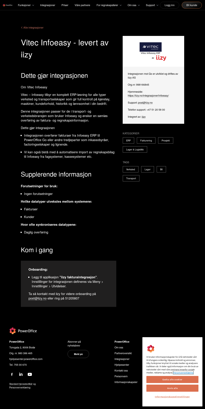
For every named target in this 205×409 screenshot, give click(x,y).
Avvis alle (172, 388)
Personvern (121, 376)
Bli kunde (191, 5)
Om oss (119, 347)
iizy (144, 116)
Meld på (78, 354)
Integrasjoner (122, 359)
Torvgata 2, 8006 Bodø (22, 347)
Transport (131, 178)
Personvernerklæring (183, 372)
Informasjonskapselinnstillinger (172, 396)
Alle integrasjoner (33, 27)
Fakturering (146, 140)
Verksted (130, 169)
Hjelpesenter (122, 365)
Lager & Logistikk (135, 149)
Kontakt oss (121, 370)
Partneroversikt (123, 353)
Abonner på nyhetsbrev (74, 343)
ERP (128, 140)
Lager (148, 169)
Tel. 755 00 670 (18, 365)
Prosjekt (166, 140)
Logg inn (170, 5)
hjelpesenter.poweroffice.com (25, 359)
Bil (161, 169)
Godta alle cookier (172, 379)
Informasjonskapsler (126, 382)
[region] (172, 371)
